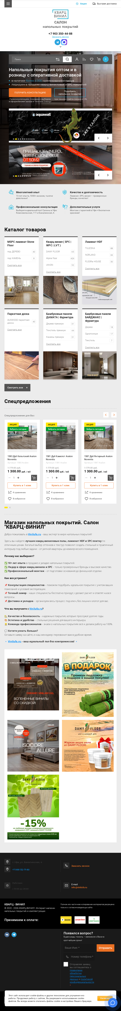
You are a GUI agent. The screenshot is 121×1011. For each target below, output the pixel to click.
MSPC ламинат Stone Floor (20, 243)
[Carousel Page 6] (24, 139)
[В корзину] (34, 478)
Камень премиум (60, 337)
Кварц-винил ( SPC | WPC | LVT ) (58, 243)
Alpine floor (60, 258)
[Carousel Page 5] (22, 139)
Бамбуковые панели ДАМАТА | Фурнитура (59, 315)
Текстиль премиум (60, 330)
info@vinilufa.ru (79, 887)
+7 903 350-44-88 (60, 33)
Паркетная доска (18, 313)
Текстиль (98, 340)
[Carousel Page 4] (20, 139)
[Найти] (67, 59)
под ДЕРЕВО (21, 251)
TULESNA (99, 248)
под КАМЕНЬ (21, 258)
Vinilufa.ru (35, 608)
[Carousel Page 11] (33, 139)
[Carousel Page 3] (18, 139)
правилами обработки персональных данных (78, 975)
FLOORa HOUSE (99, 261)
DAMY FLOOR (60, 251)
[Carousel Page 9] (30, 139)
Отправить (105, 947)
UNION (60, 265)
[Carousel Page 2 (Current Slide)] (16, 139)
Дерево (99, 327)
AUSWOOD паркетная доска (21, 321)
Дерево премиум (60, 323)
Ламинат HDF (93, 241)
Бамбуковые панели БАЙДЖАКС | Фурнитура (98, 317)
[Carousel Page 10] (31, 139)
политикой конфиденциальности (82, 980)
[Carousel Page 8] (28, 139)
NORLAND (99, 255)
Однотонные (99, 333)
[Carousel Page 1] (13, 139)
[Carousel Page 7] (26, 139)
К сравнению (19, 492)
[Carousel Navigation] (103, 138)
